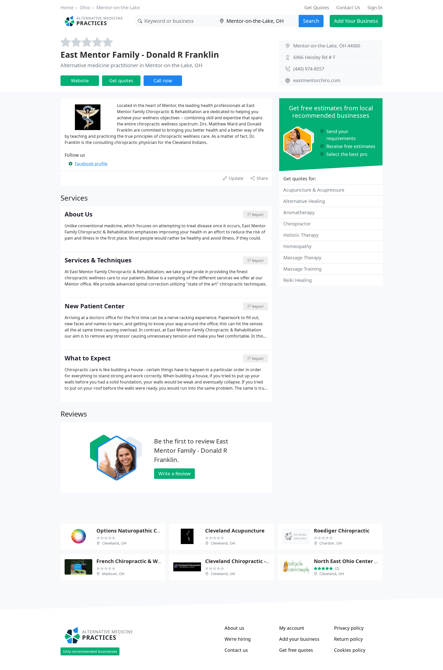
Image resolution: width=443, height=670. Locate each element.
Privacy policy (349, 628)
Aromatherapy (299, 212)
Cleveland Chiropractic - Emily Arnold (252, 561)
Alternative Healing (304, 201)
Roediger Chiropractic (341, 530)
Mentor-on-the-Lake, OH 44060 (326, 46)
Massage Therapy (302, 257)
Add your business (299, 639)
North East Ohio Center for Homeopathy (365, 561)
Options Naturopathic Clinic (131, 530)
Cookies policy (349, 650)
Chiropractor (297, 224)
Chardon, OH (330, 543)
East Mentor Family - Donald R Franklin (140, 54)
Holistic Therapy (300, 235)
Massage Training (302, 269)
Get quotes (121, 80)
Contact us (236, 650)
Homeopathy (297, 246)
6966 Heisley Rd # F (314, 57)
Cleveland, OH (114, 543)
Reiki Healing (297, 280)
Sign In (374, 7)
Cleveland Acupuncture (235, 530)
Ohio (85, 7)
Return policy (348, 639)
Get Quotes (316, 7)
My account (291, 628)
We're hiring (238, 639)
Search (311, 20)
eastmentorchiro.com (316, 80)
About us (234, 628)
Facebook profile (91, 163)
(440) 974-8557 (308, 69)
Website (80, 80)
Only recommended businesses (90, 651)
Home (67, 7)
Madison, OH (113, 573)
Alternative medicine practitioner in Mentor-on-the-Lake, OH (132, 65)
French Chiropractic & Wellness (135, 561)
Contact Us (348, 7)
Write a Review (174, 473)
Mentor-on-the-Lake (118, 7)
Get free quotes (296, 650)
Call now (163, 80)
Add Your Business (356, 20)
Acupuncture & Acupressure (313, 190)
